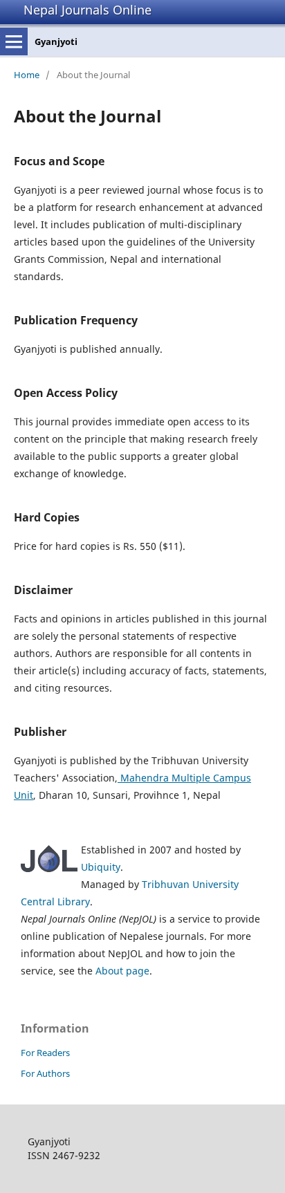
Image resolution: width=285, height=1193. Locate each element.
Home (26, 74)
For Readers (45, 1052)
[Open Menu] (14, 41)
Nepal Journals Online (87, 9)
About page (122, 970)
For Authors (45, 1073)
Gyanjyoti (56, 41)
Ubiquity (100, 866)
